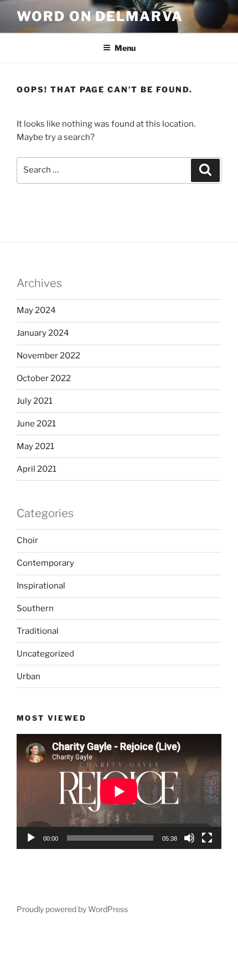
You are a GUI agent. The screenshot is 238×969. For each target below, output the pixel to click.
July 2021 (35, 401)
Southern (35, 608)
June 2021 (36, 424)
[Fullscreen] (207, 837)
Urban (28, 676)
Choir (27, 540)
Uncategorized (45, 654)
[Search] (205, 170)
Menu (125, 48)
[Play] (31, 837)
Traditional (38, 631)
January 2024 (43, 333)
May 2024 (36, 310)
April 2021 (36, 469)
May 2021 (35, 446)
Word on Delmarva (100, 16)
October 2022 (44, 378)
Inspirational (41, 586)
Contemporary (45, 563)
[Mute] (189, 837)
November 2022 (48, 356)
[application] (119, 791)
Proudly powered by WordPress (72, 909)
